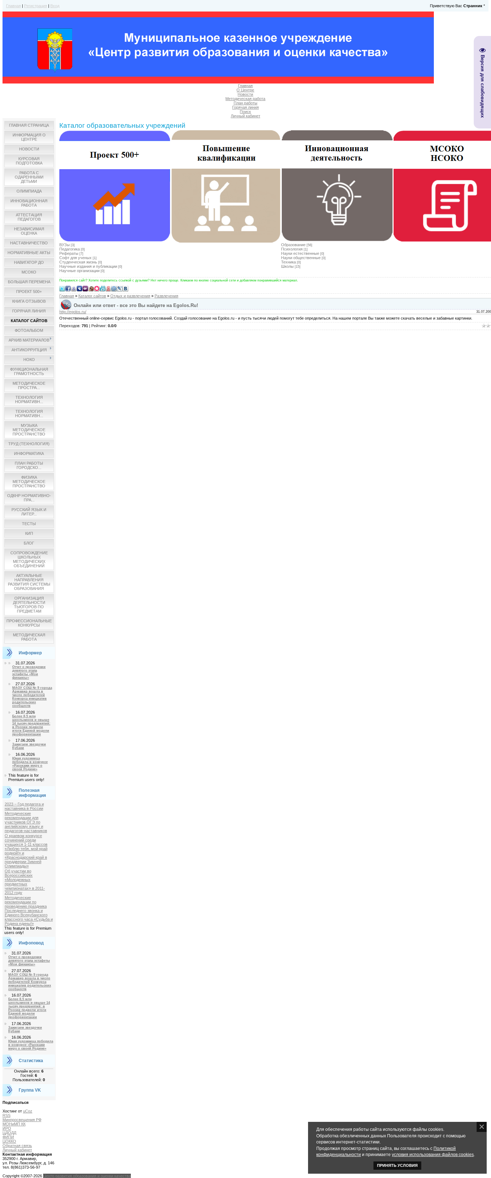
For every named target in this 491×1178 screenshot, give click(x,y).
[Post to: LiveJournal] (120, 288)
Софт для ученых (75, 258)
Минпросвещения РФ (22, 1120)
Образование (293, 245)
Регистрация (35, 6)
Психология (292, 249)
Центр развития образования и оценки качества (87, 1176)
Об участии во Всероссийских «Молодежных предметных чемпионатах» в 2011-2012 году (25, 882)
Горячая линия (245, 107)
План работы (245, 103)
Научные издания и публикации (88, 266)
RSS (6, 1115)
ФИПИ (8, 1137)
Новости (245, 94)
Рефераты (68, 253)
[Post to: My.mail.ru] (114, 288)
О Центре (245, 90)
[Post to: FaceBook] (68, 288)
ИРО (7, 1128)
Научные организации (79, 270)
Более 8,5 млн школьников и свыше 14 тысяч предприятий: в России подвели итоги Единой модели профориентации (31, 725)
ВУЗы (64, 245)
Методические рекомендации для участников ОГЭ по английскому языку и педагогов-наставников (26, 822)
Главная (13, 6)
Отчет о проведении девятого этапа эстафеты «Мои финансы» (29, 672)
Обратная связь (17, 1145)
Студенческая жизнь (78, 262)
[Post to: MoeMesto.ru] (102, 288)
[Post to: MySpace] (79, 288)
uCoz (27, 1111)
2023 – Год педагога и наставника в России (24, 806)
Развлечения (166, 296)
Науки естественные (300, 253)
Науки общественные (301, 258)
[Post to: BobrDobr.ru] (91, 288)
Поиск (245, 111)
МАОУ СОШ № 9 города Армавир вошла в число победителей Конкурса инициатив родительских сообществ (32, 697)
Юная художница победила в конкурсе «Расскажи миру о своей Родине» (30, 764)
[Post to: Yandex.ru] (108, 288)
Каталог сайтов (92, 296)
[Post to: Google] (74, 288)
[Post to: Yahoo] (85, 288)
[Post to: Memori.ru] (97, 288)
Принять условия (397, 1165)
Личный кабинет (245, 116)
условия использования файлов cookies (433, 1154)
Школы (287, 266)
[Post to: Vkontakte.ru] (125, 288)
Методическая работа (245, 98)
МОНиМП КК (14, 1124)
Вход (54, 6)
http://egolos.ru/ (72, 312)
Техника (288, 262)
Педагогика (69, 249)
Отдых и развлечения (130, 296)
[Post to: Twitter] (62, 288)
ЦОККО (9, 1141)
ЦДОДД (9, 1132)
